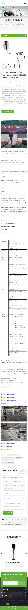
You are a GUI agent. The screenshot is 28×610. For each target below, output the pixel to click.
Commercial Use (18, 457)
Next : (3, 519)
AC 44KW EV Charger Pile (13, 562)
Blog (25, 602)
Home (7, 22)
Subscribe (21, 583)
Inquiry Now (8, 111)
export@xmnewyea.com (9, 380)
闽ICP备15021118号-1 (18, 602)
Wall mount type (7, 457)
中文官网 (7, 7)
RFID (12, 460)
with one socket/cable (9, 462)
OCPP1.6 (5, 460)
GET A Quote (14, 607)
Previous (1, 553)
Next (26, 553)
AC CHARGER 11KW (14, 455)
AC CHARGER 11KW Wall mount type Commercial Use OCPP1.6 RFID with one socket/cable (14, 485)
